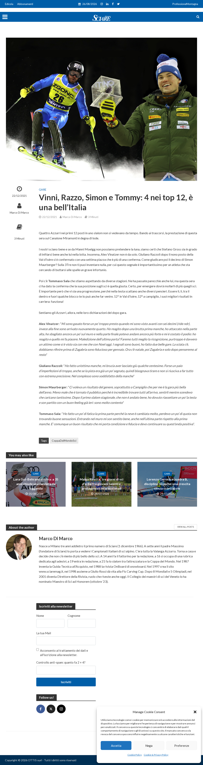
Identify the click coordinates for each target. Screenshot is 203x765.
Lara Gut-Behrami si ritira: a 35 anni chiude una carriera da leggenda (35, 483)
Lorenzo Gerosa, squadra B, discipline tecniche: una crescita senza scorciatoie (167, 483)
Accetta (116, 745)
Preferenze (181, 745)
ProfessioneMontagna (185, 4)
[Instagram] (61, 709)
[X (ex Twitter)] (51, 709)
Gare (42, 189)
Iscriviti (66, 682)
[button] (195, 712)
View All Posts (185, 526)
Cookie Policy (134, 754)
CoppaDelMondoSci (64, 440)
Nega (148, 745)
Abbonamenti (25, 4)
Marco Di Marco (19, 212)
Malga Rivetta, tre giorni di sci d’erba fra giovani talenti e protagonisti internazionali (101, 483)
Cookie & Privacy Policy (156, 754)
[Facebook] (40, 709)
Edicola (9, 4)
